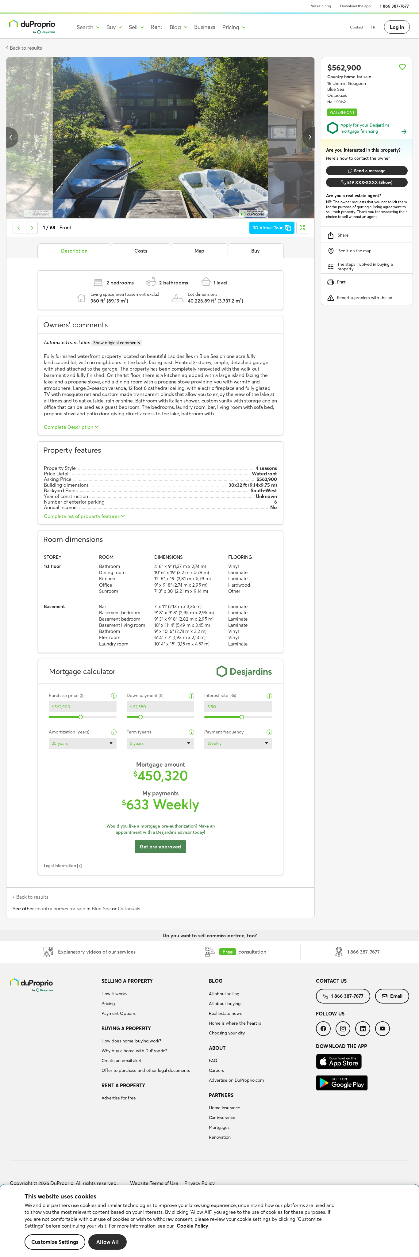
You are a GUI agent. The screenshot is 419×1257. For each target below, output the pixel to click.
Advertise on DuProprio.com (236, 1080)
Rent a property (123, 1085)
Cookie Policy (192, 1226)
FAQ (213, 1060)
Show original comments (116, 342)
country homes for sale (60, 908)
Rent (157, 26)
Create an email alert (122, 1060)
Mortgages (219, 1127)
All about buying (224, 1003)
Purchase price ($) (67, 695)
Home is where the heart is (235, 1023)
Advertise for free (119, 1098)
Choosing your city (227, 1033)
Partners (221, 1095)
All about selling (224, 993)
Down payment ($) (145, 695)
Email (396, 996)
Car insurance (222, 1117)
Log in (397, 27)
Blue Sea (101, 908)
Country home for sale (349, 76)
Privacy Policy (199, 1183)
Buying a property (126, 1028)
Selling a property (127, 981)
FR (373, 27)
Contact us (331, 981)
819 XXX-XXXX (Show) (369, 182)
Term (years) (139, 732)
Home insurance (224, 1107)
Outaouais (129, 908)
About (217, 1048)
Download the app (355, 6)
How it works (114, 993)
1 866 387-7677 (394, 6)
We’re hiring (321, 6)
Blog (215, 981)
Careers (216, 1070)
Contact (356, 27)
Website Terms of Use (154, 1183)
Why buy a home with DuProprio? (134, 1050)
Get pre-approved (160, 847)
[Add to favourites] (402, 66)
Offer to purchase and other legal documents (146, 1070)
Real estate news (225, 1013)
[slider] (81, 717)
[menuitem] (153, 998)
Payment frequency (224, 732)
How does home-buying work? (131, 1041)
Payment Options (119, 1013)
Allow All (107, 1242)
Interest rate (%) (220, 695)
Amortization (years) (69, 732)
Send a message (370, 170)
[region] (209, 1221)
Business (204, 26)
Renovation (220, 1137)
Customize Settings (55, 1242)
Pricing (108, 1003)
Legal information (60, 865)
